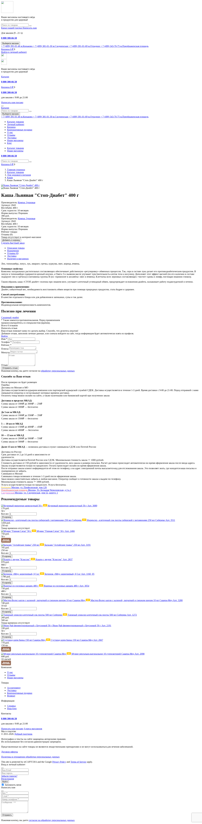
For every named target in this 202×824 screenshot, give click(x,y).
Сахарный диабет (10, 317)
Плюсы (5, 348)
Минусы (5, 352)
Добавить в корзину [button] (11, 240)
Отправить (7, 815)
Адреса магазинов (33, 728)
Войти (4, 336)
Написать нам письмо (12, 728)
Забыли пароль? (9, 776)
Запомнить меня (13, 785)
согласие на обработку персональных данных (52, 820)
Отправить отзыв (10, 368)
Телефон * (6, 342)
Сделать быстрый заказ (13, 243)
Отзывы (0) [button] (7, 234)
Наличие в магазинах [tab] (18, 258)
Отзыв (4, 365)
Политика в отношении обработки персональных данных (30, 757)
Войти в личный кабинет (14, 52)
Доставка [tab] (11, 256)
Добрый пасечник (23, 734)
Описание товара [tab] (16, 248)
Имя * (4, 339)
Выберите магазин (10, 43)
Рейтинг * (6, 345)
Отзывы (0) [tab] (12, 253)
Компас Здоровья (26, 202)
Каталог (5, 76)
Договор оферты (9, 752)
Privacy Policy (59, 762)
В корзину (6, 517)
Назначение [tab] (13, 250)
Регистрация (7, 778)
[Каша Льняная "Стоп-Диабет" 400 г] (20, 185)
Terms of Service (78, 762)
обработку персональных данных (58, 371)
